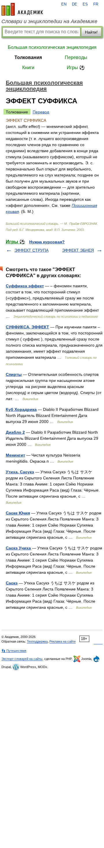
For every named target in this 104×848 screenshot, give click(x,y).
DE (74, 4)
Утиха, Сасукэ (20, 472)
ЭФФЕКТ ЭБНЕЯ (78, 250)
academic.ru (22, 9)
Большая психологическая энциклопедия (52, 47)
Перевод (41, 112)
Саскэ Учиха (18, 548)
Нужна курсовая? (47, 242)
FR (95, 4)
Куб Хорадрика (21, 409)
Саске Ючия (18, 513)
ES (85, 4)
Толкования (28, 57)
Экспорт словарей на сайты (21, 659)
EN (63, 4)
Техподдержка (37, 641)
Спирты (14, 374)
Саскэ (12, 583)
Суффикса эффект (25, 286)
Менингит (15, 455)
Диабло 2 (15, 432)
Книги (28, 67)
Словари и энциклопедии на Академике (49, 21)
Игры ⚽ (76, 67)
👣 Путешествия (13, 650)
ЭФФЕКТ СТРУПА (31, 250)
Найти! (91, 32)
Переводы (76, 57)
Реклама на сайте (62, 641)
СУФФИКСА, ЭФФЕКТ (27, 327)
